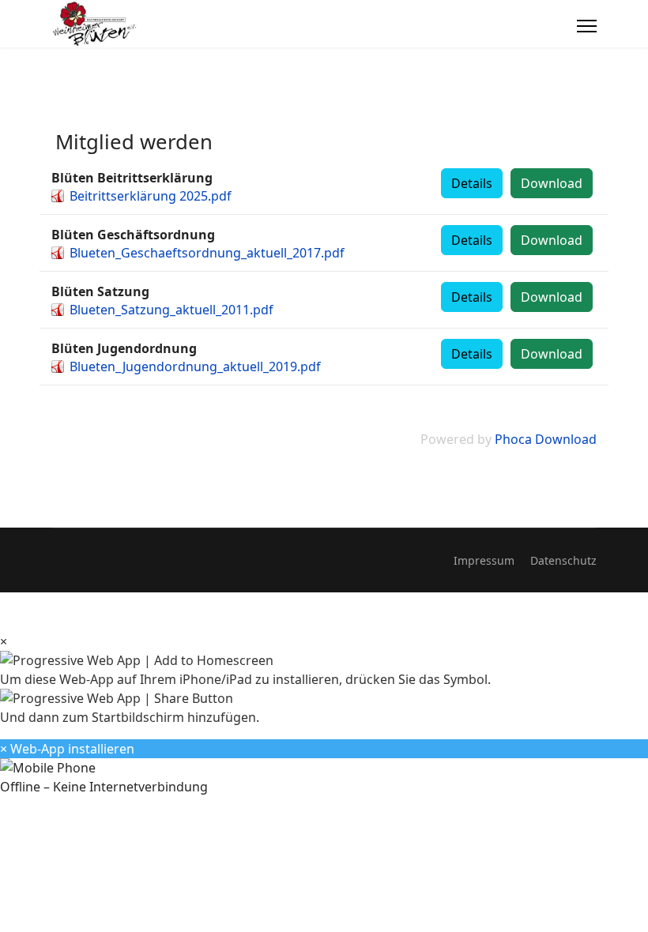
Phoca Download (546, 439)
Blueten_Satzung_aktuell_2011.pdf (171, 309)
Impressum (484, 560)
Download (551, 183)
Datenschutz (563, 560)
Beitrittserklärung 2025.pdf (151, 196)
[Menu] (587, 26)
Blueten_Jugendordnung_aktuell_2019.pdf (195, 366)
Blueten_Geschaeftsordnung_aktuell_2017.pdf (207, 252)
